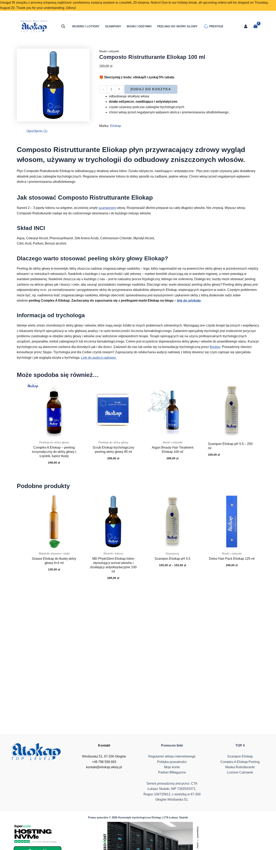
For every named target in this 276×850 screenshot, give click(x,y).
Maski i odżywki (109, 51)
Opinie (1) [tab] (40, 131)
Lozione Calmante (240, 772)
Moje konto (172, 767)
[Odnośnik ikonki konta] (246, 26)
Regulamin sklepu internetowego (172, 756)
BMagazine (178, 772)
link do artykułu (189, 300)
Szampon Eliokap (240, 756)
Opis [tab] (29, 131)
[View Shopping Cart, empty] (255, 26)
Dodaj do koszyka (151, 89)
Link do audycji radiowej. (99, 357)
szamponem (107, 208)
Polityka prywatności (172, 762)
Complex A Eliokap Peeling (240, 762)
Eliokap (115, 126)
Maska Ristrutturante (240, 767)
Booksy (215, 347)
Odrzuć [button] (71, 8)
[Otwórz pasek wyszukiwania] (63, 26)
